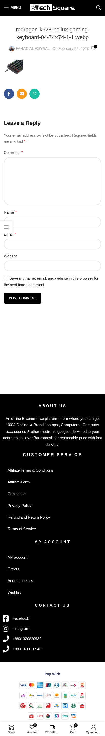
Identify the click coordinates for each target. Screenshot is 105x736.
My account (17, 557)
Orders (13, 569)
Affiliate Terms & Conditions (30, 470)
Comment (13, 152)
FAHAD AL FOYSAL (33, 48)
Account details (20, 580)
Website (10, 256)
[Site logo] (52, 7)
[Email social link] (22, 94)
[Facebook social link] (9, 94)
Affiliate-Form (19, 482)
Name (10, 212)
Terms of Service (22, 529)
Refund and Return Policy (29, 517)
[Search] (99, 8)
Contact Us (17, 494)
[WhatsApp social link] (34, 94)
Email (10, 234)
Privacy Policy (20, 505)
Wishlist (14, 592)
